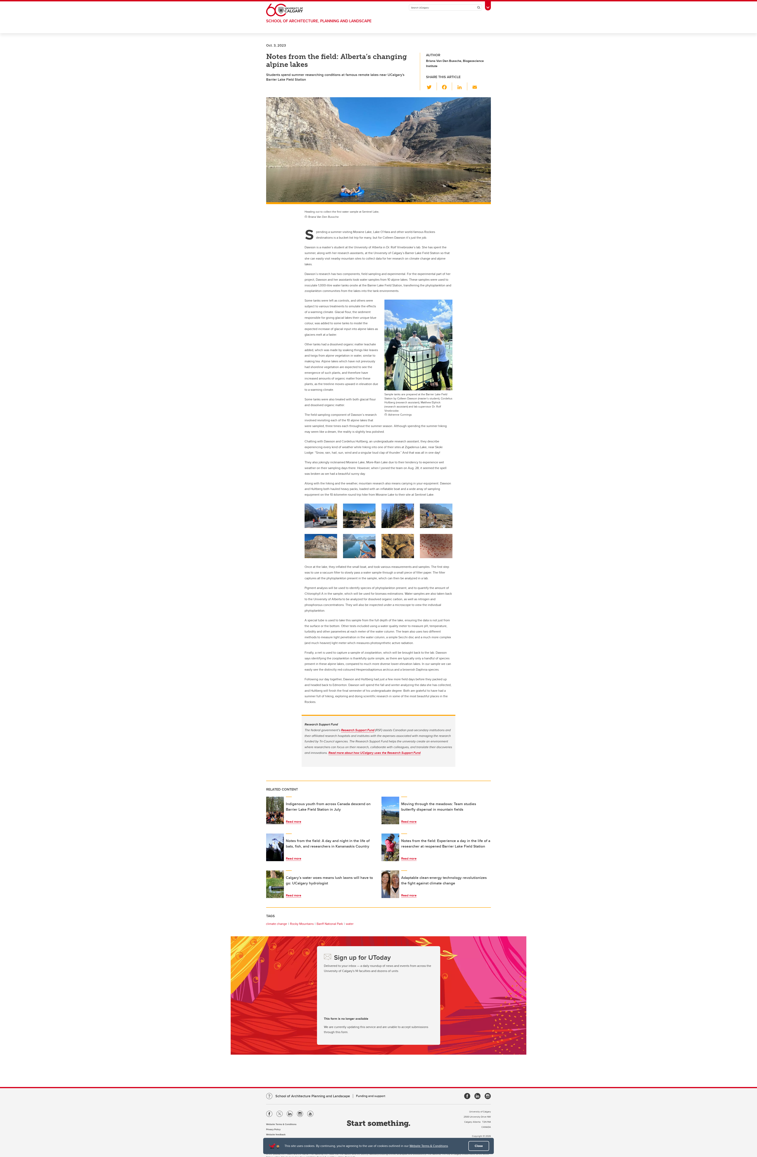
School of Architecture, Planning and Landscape (319, 21)
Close (479, 1146)
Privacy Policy (273, 1129)
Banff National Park (330, 923)
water (349, 923)
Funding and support (370, 1096)
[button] (431, 86)
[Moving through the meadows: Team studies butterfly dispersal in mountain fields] (390, 810)
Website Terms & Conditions (428, 1146)
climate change (276, 923)
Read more (293, 821)
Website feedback (275, 1134)
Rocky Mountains (302, 923)
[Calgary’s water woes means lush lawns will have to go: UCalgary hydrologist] (275, 884)
